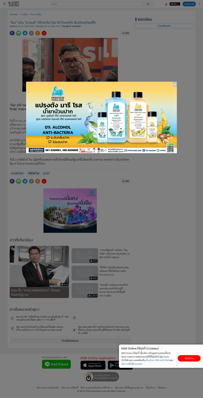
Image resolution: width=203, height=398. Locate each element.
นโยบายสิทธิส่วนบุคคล (131, 363)
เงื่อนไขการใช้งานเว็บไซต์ (157, 360)
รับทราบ (189, 358)
